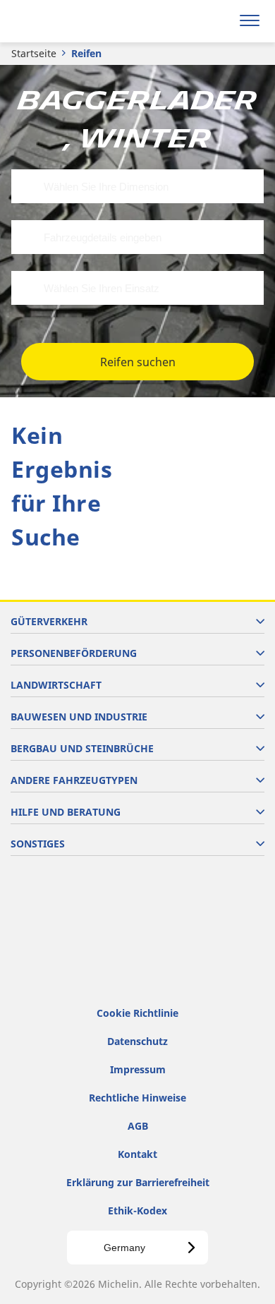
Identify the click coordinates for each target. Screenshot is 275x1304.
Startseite (33, 53)
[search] (216, 21)
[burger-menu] (250, 21)
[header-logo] (66, 21)
